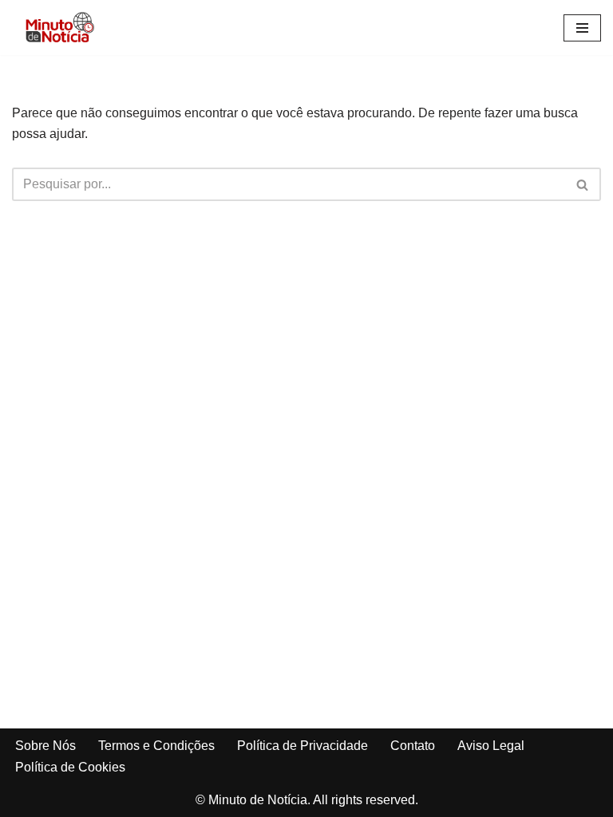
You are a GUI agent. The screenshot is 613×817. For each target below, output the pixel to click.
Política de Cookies (70, 767)
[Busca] (583, 184)
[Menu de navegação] (582, 27)
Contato (412, 745)
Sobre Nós (45, 745)
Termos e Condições (156, 745)
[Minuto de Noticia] (60, 27)
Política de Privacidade (302, 745)
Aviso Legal (490, 745)
